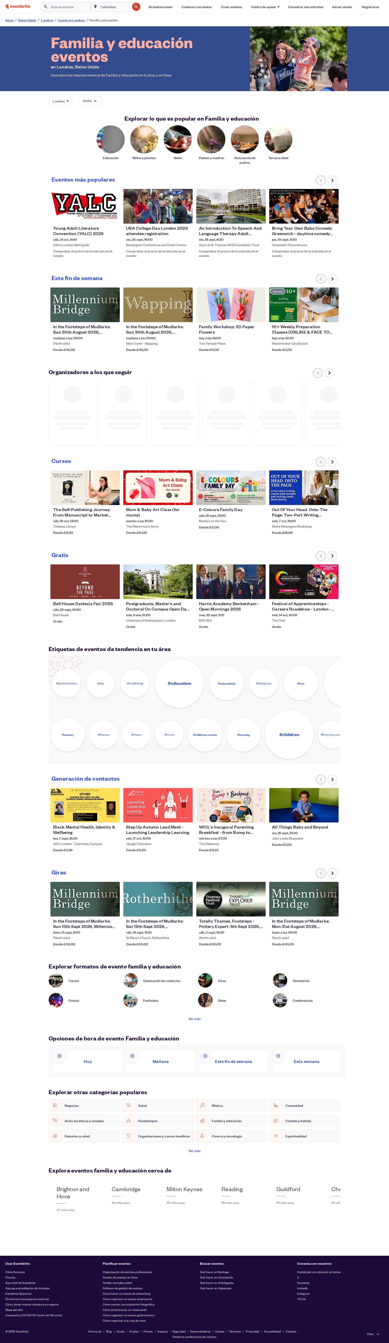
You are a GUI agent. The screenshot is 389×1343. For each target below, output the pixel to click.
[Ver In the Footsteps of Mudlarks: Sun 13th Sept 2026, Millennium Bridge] (85, 899)
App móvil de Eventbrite (20, 1282)
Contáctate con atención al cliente (319, 1272)
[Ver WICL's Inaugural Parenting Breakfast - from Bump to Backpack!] (231, 805)
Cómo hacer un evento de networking (126, 1293)
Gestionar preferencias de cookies (194, 1336)
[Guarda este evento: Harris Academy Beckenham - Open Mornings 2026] (248, 592)
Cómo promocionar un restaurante (125, 1309)
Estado (219, 1331)
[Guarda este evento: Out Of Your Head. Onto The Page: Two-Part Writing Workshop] (321, 498)
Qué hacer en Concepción (216, 1277)
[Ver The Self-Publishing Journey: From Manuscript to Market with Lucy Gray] (85, 487)
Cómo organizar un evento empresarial (127, 1299)
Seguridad (178, 1331)
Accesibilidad (272, 1331)
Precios (10, 1277)
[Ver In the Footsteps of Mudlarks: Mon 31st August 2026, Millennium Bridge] (304, 899)
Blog (109, 1331)
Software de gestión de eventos (122, 1288)
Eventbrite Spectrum (18, 1293)
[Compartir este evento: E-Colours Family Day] (259, 498)
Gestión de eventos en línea (120, 1277)
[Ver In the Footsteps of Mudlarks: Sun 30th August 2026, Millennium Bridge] (85, 304)
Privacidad (252, 1331)
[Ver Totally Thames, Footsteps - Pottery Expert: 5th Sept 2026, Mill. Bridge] (231, 899)
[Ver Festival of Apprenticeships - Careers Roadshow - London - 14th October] (304, 581)
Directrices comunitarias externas (27, 1299)
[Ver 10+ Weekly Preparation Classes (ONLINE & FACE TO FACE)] (304, 304)
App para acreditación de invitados (27, 1288)
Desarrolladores (200, 1331)
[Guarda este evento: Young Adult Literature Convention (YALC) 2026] (102, 217)
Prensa (148, 1331)
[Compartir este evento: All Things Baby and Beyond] (332, 816)
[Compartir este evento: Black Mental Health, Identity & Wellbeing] (113, 816)
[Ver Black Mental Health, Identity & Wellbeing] (85, 805)
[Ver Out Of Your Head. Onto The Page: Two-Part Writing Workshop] (304, 487)
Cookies (291, 1331)
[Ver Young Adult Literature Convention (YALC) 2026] (85, 206)
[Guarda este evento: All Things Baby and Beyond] (321, 816)
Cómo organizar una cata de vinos (124, 1320)
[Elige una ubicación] (95, 6)
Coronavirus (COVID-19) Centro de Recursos (33, 1315)
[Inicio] (17, 6)
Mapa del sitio (14, 1309)
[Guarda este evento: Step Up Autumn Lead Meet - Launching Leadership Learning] (175, 816)
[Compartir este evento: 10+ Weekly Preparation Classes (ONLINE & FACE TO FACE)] (332, 315)
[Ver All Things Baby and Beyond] (304, 805)
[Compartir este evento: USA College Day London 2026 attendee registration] (186, 217)
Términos (235, 1331)
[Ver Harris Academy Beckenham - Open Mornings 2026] (231, 581)
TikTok (301, 1299)
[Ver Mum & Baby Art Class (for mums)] (158, 487)
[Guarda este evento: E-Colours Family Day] (248, 498)
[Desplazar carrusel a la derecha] (332, 180)
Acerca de (94, 1331)
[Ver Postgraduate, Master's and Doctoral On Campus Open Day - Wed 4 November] (158, 581)
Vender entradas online (117, 1282)
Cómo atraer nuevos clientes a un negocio (32, 1304)
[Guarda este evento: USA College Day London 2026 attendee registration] (175, 217)
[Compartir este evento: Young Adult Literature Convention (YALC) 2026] (113, 217)
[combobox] (115, 7)
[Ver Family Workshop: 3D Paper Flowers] (231, 304)
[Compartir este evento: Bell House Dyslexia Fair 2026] (113, 592)
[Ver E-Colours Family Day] (231, 487)
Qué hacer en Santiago (214, 1272)
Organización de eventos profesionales (127, 1272)
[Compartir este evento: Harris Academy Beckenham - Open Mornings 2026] (259, 592)
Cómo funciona (15, 1272)
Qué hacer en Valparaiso (215, 1288)
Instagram (303, 1293)
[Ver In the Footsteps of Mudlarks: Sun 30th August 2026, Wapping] (158, 304)
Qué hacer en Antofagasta (216, 1282)
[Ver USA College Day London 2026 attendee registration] (158, 206)
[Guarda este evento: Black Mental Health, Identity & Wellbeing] (102, 816)
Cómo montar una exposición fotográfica (129, 1304)
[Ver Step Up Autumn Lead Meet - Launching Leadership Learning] (158, 805)
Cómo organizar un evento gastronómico (128, 1315)
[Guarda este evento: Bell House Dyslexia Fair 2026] (102, 592)
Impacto (162, 1331)
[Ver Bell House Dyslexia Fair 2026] (85, 581)
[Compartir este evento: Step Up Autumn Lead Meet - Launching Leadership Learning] (186, 816)
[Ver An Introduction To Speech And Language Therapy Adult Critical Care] (231, 206)
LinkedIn (302, 1288)
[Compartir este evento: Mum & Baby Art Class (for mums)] (186, 498)
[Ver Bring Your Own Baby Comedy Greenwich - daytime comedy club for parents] (304, 206)
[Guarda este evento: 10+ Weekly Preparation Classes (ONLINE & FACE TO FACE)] (321, 315)
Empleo (134, 1331)
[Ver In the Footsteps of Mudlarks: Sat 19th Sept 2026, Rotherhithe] (158, 899)
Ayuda (120, 1331)
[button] (265, 7)
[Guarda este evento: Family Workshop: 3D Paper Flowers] (248, 315)
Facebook (303, 1282)
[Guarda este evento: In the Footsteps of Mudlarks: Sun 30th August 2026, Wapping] (175, 315)
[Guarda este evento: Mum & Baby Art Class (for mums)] (175, 498)
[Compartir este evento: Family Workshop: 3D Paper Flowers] (259, 315)
